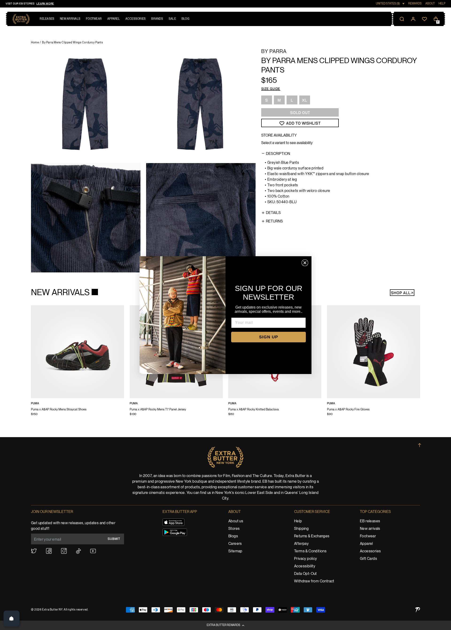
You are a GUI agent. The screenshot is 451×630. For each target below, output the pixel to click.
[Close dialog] (305, 263)
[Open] (11, 618)
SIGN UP (268, 337)
